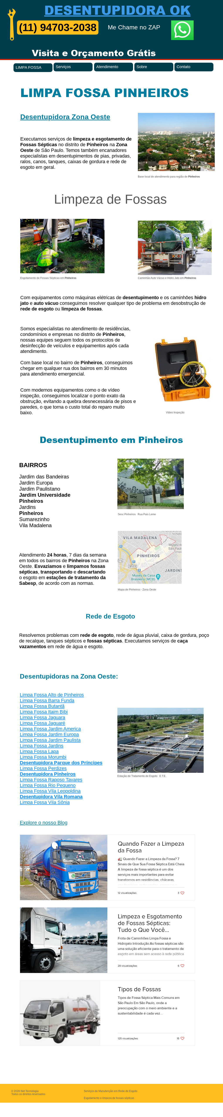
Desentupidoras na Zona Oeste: (69, 676)
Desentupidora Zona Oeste (65, 117)
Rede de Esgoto (110, 616)
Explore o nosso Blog (44, 822)
